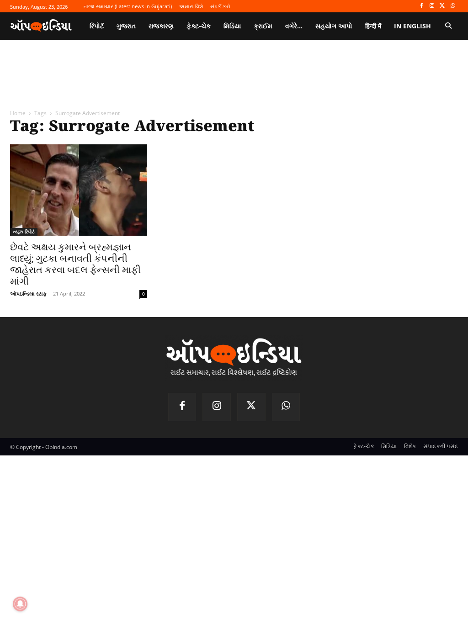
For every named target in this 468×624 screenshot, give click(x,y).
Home (18, 113)
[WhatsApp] (452, 6)
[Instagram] (432, 6)
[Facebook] (421, 6)
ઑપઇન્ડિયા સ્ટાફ (28, 293)
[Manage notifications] (20, 604)
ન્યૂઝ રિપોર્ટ (24, 231)
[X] (442, 6)
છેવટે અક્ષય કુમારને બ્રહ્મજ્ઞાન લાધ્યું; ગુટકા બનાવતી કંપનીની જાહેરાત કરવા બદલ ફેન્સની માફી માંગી (75, 264)
